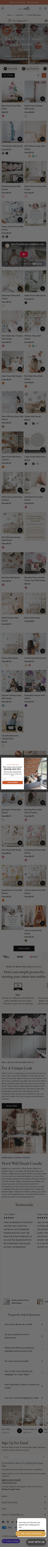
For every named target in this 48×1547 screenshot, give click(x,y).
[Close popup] (40, 1520)
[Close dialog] (45, 759)
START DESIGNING (12, 782)
